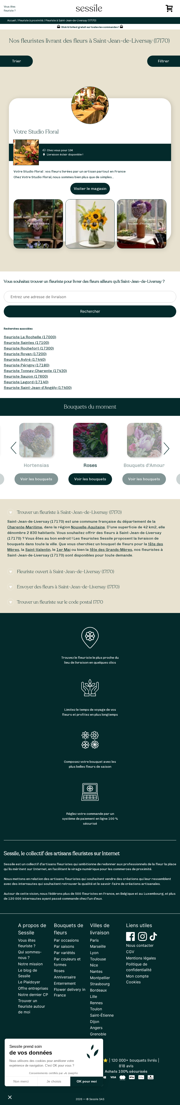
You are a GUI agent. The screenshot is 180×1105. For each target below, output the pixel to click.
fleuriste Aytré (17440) (25, 359)
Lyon (94, 952)
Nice (94, 965)
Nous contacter (140, 945)
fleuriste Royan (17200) (25, 354)
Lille (93, 996)
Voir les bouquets (36, 479)
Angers (96, 1027)
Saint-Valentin (37, 549)
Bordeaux (98, 990)
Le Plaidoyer (29, 982)
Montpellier (100, 977)
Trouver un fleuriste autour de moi (31, 1006)
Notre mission (30, 964)
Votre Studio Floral (36, 132)
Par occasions (66, 940)
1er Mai (63, 549)
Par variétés (64, 952)
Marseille (98, 946)
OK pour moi (87, 1081)
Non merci (21, 1081)
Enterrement (65, 983)
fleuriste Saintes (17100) (26, 342)
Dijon (94, 1021)
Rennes (96, 1002)
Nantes (96, 971)
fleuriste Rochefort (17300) (29, 348)
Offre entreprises (33, 988)
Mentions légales (141, 958)
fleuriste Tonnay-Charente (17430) (35, 370)
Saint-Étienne (102, 1015)
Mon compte (137, 976)
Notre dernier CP (33, 994)
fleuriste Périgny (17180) (26, 365)
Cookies (133, 982)
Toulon (96, 1009)
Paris (94, 940)
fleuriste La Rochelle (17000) (30, 337)
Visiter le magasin (90, 188)
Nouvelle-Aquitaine (88, 527)
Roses (90, 465)
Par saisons (64, 946)
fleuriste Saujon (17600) (26, 376)
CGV (130, 951)
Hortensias (36, 465)
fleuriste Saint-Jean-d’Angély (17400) (38, 387)
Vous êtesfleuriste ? (10, 8)
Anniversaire (65, 977)
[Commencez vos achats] (170, 10)
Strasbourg (100, 983)
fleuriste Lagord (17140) (26, 382)
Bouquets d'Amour (144, 465)
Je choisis (54, 1081)
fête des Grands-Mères (111, 549)
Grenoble (98, 1034)
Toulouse (98, 959)
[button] (9, 1097)
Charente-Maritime (24, 527)
